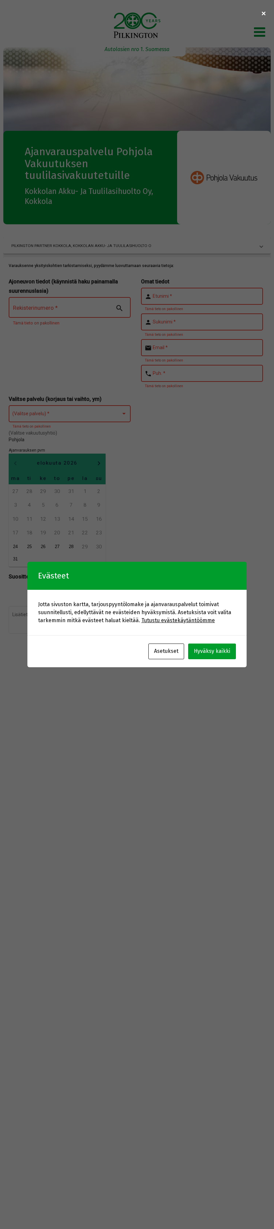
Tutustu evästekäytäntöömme (178, 620)
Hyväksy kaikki (212, 651)
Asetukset (166, 651)
